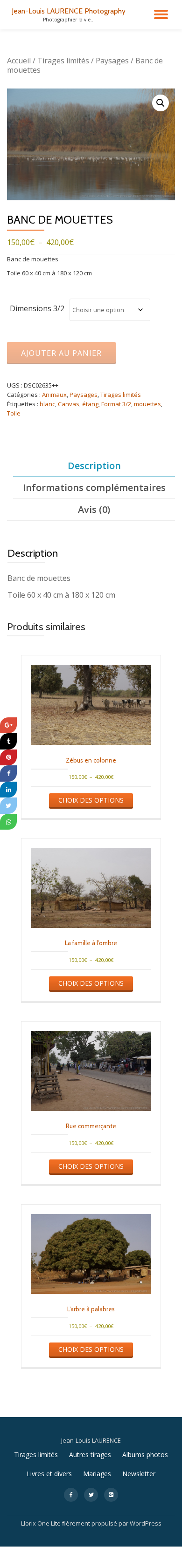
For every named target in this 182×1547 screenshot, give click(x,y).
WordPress (145, 1523)
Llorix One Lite (41, 1523)
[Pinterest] (8, 758)
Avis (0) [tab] (94, 509)
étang (90, 404)
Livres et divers (49, 1473)
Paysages (112, 60)
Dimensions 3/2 (37, 308)
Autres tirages (90, 1454)
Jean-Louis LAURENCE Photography (69, 11)
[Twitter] (8, 805)
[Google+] (8, 725)
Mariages (97, 1473)
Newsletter (138, 1473)
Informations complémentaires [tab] (94, 487)
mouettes (147, 404)
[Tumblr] (8, 741)
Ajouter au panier (61, 353)
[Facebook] (8, 773)
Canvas (68, 404)
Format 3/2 (116, 404)
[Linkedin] (8, 790)
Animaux (54, 394)
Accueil (19, 60)
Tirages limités (63, 60)
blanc (47, 404)
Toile (14, 413)
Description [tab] (94, 465)
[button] (160, 103)
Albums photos (145, 1454)
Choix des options (91, 800)
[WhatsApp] (8, 822)
